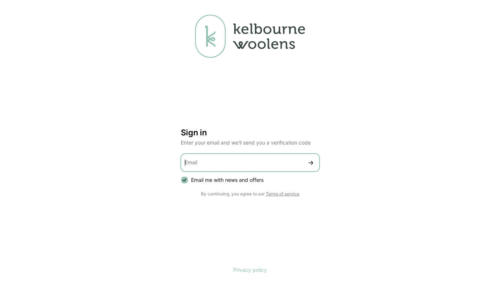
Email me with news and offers (227, 180)
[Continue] (311, 162)
